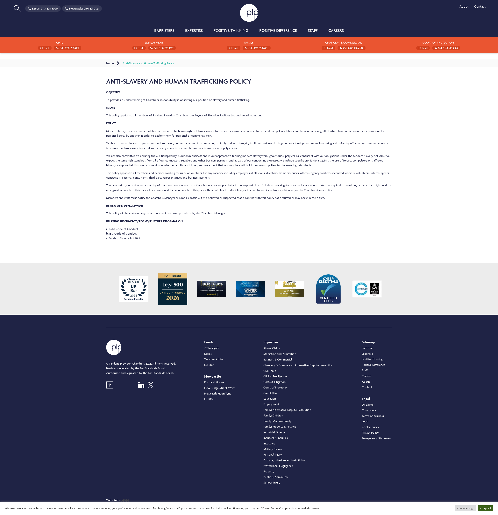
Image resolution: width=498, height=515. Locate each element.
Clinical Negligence (275, 376)
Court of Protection (275, 387)
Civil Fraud (269, 371)
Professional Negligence (278, 466)
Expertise (194, 30)
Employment (271, 404)
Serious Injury (271, 482)
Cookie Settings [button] (465, 508)
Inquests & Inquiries (275, 438)
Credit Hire (270, 393)
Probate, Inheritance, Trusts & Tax (284, 460)
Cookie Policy (370, 427)
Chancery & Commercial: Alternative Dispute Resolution (298, 365)
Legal (365, 421)
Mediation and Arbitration (279, 354)
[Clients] (133, 289)
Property (268, 471)
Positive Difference (278, 30)
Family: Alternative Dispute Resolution (287, 410)
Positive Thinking (231, 30)
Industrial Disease (274, 432)
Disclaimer (368, 404)
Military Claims (272, 449)
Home (110, 63)
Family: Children (273, 415)
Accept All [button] (485, 508)
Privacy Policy (370, 432)
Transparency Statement (377, 438)
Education (269, 398)
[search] (17, 8)
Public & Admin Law (275, 477)
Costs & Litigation (274, 382)
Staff (312, 30)
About (463, 6)
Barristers (164, 30)
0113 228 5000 (49, 8)
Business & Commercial (277, 359)
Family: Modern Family (277, 421)
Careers (336, 30)
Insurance (269, 443)
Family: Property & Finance (279, 426)
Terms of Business (373, 416)
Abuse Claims (271, 348)
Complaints (369, 410)
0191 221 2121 (91, 8)
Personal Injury (272, 454)
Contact (480, 6)
